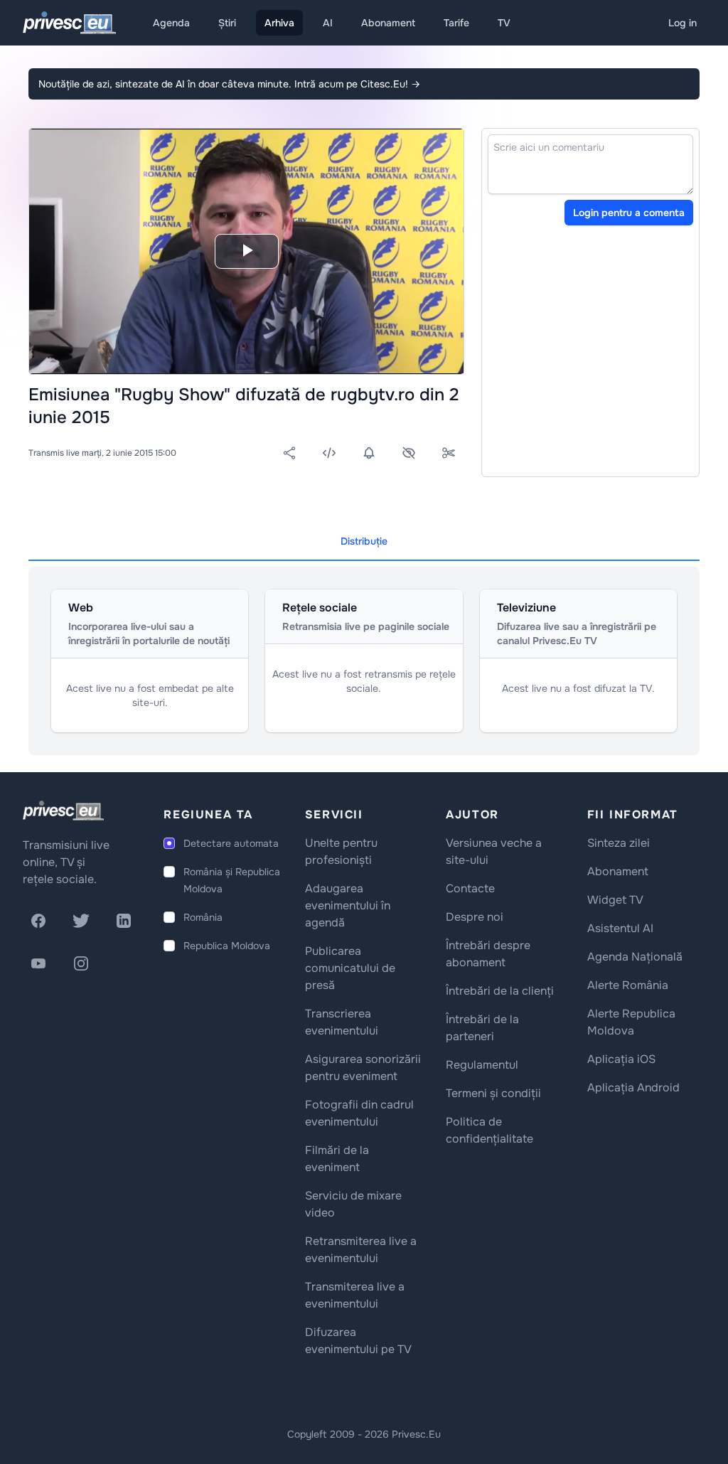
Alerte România (627, 985)
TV (504, 22)
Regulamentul (482, 1064)
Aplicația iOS (621, 1059)
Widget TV (615, 899)
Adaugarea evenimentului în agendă (347, 905)
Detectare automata (231, 843)
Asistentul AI (620, 928)
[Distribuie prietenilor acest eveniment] (289, 453)
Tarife (456, 22)
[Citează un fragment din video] (448, 453)
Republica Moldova (226, 945)
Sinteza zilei (618, 842)
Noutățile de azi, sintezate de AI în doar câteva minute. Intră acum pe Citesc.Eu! (229, 84)
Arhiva (279, 22)
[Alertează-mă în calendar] (369, 453)
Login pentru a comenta (629, 212)
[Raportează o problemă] (408, 453)
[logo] (63, 811)
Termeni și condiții (493, 1093)
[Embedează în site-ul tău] (329, 453)
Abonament (388, 22)
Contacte (470, 888)
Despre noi (474, 916)
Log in (682, 22)
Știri (227, 22)
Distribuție (364, 541)
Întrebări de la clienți (500, 990)
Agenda (171, 22)
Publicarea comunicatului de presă (350, 968)
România (203, 917)
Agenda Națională (634, 956)
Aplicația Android (633, 1087)
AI (328, 22)
